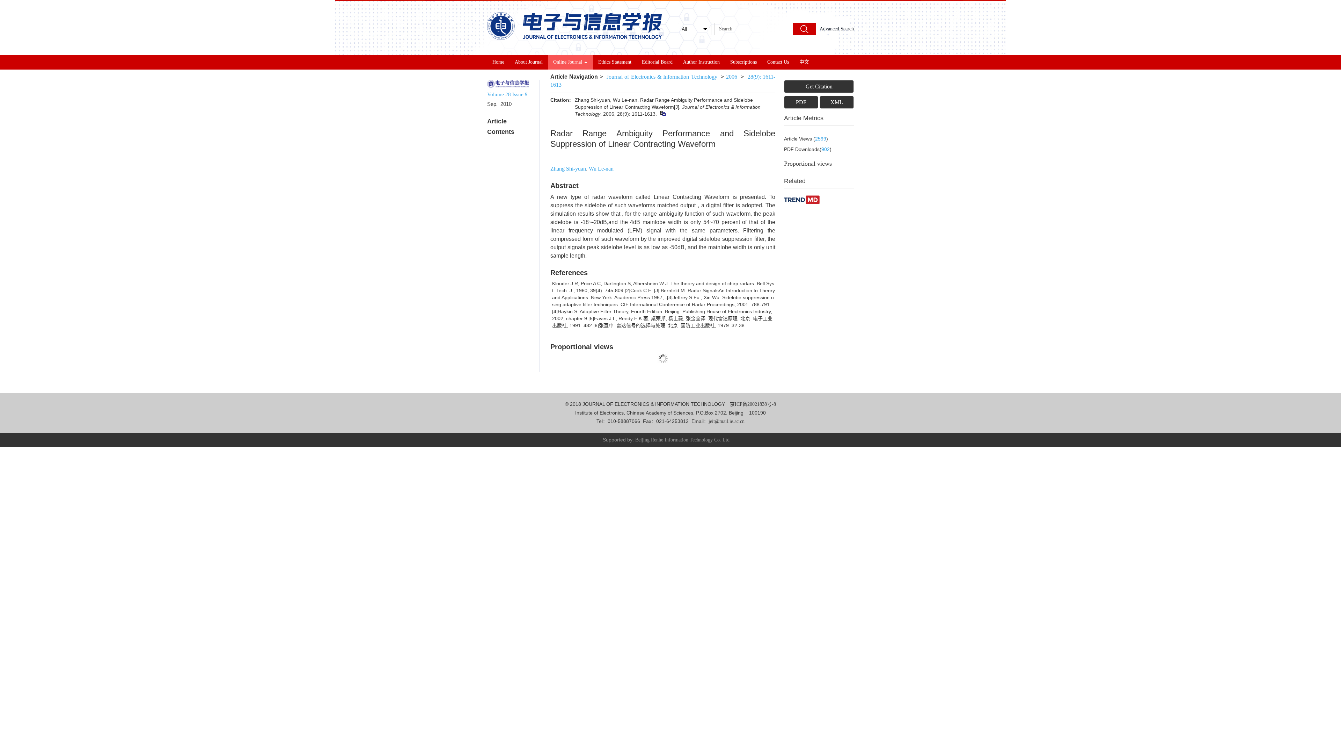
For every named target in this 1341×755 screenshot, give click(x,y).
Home (498, 62)
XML (836, 102)
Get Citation (819, 86)
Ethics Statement (614, 62)
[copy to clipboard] (662, 114)
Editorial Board (657, 62)
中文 (804, 62)
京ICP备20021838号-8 (753, 404)
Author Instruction (701, 62)
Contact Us (778, 62)
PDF (801, 102)
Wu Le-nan (601, 169)
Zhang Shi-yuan (568, 169)
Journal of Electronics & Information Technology (662, 77)
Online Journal (567, 62)
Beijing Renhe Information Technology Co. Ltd (682, 440)
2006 (731, 77)
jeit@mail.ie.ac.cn (727, 421)
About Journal (529, 62)
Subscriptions (743, 62)
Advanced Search (837, 28)
